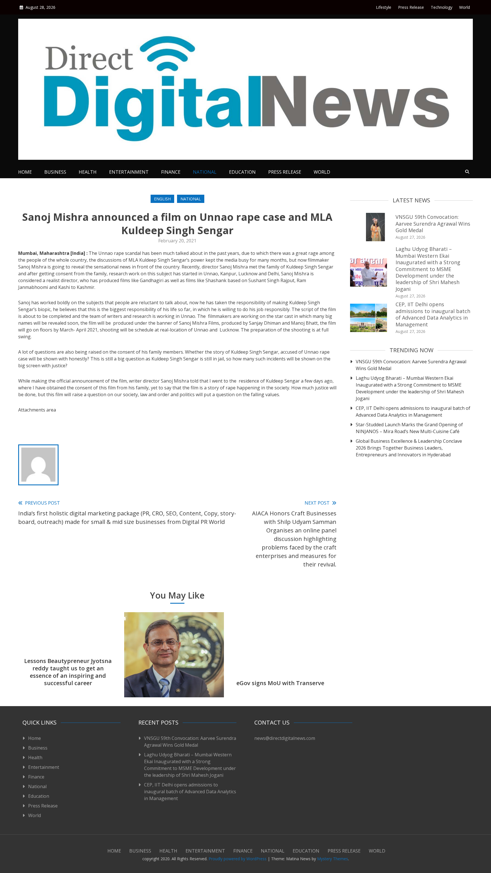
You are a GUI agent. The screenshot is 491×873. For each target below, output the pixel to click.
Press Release (411, 7)
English (162, 199)
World (464, 7)
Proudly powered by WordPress (238, 858)
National (205, 172)
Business (55, 172)
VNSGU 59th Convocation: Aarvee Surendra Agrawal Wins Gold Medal (433, 223)
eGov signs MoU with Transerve (280, 683)
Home (25, 172)
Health (88, 172)
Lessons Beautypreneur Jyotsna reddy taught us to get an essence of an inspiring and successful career (68, 672)
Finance (170, 172)
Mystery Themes (332, 858)
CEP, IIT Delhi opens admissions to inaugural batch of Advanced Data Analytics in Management (433, 314)
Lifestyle (383, 7)
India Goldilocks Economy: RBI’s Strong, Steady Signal (174, 679)
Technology (441, 7)
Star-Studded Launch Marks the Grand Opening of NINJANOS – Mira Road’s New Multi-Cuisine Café (409, 428)
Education (242, 172)
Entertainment (129, 172)
